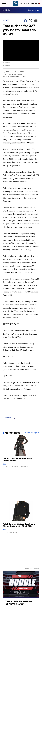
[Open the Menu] (4, 3)
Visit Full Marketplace (31, 432)
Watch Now (35, 3)
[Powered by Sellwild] (35, 568)
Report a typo (8, 417)
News (6, 20)
